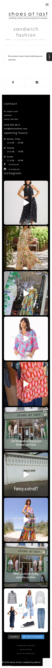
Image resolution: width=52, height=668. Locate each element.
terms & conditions (26, 653)
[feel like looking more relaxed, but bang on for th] (26, 610)
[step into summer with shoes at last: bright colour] (26, 339)
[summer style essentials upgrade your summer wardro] (26, 384)
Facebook (14, 164)
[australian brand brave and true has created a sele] (26, 203)
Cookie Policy (26, 649)
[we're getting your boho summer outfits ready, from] (26, 429)
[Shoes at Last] (29, 15)
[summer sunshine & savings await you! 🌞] (26, 248)
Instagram (14, 169)
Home (8, 39)
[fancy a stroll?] (26, 474)
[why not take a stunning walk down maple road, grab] (26, 565)
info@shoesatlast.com (15, 128)
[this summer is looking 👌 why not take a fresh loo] (26, 293)
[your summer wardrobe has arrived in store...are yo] (26, 520)
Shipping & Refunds (26, 645)
